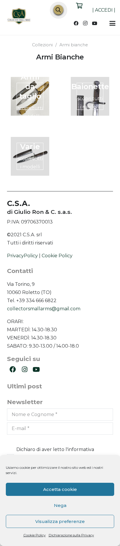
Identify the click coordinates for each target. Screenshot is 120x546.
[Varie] (30, 156)
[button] (112, 23)
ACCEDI (104, 10)
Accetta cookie (60, 489)
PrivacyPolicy (22, 255)
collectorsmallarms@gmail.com (43, 308)
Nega (60, 505)
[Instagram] (85, 23)
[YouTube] (94, 23)
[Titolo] (19, 16)
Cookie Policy (34, 535)
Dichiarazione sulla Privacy (71, 535)
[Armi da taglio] (30, 96)
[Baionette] (90, 96)
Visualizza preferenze (60, 521)
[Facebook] (76, 23)
